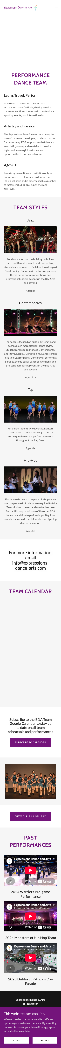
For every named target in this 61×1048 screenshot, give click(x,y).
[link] (21, 7)
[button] (56, 8)
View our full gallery (30, 816)
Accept (45, 1040)
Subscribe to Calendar (30, 742)
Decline (16, 1040)
